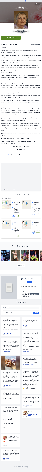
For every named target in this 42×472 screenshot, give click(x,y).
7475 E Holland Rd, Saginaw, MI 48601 (37, 230)
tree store (24, 154)
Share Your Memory (34, 294)
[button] (6, 203)
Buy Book (29, 282)
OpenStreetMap (22, 468)
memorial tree (8, 154)
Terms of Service (24, 467)
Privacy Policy (18, 467)
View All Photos (21, 265)
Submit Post (36, 312)
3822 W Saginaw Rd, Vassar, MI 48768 (37, 210)
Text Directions (13, 216)
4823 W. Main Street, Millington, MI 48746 (16, 212)
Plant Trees (18, 216)
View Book (23, 282)
